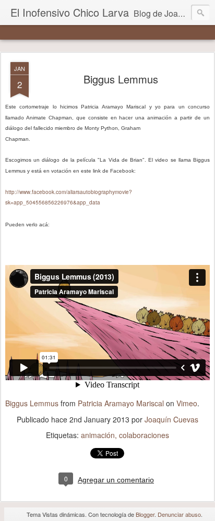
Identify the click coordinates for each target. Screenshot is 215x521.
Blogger (145, 514)
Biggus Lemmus (120, 79)
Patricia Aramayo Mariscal (121, 403)
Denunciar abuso (179, 514)
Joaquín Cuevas (171, 419)
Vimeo (186, 403)
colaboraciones (144, 435)
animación (98, 435)
